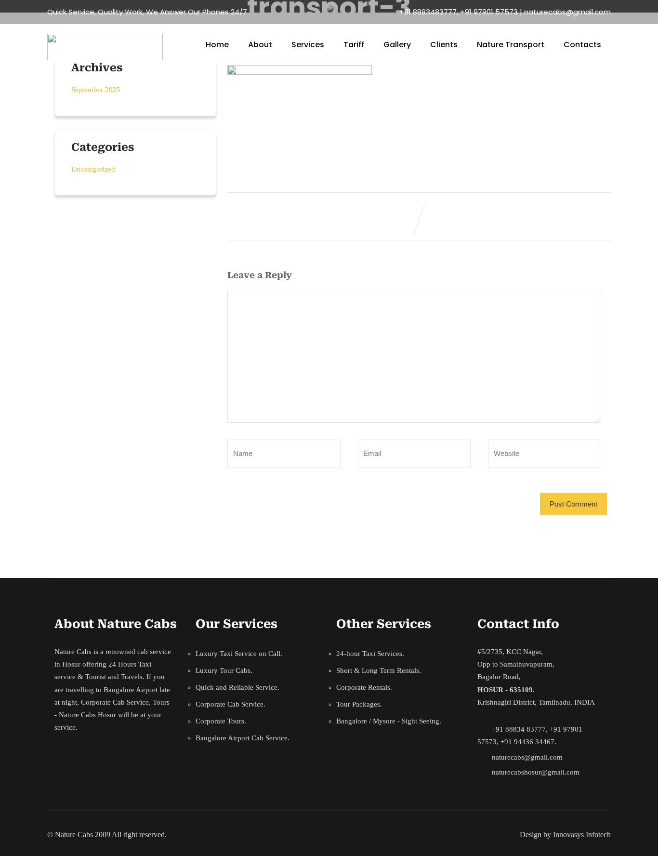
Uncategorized (93, 169)
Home (217, 44)
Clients (444, 44)
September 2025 (95, 90)
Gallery (397, 44)
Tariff (353, 44)
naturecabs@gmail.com (527, 757)
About (260, 44)
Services (307, 44)
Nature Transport (510, 44)
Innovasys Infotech (582, 834)
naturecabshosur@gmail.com (535, 772)
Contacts (582, 44)
